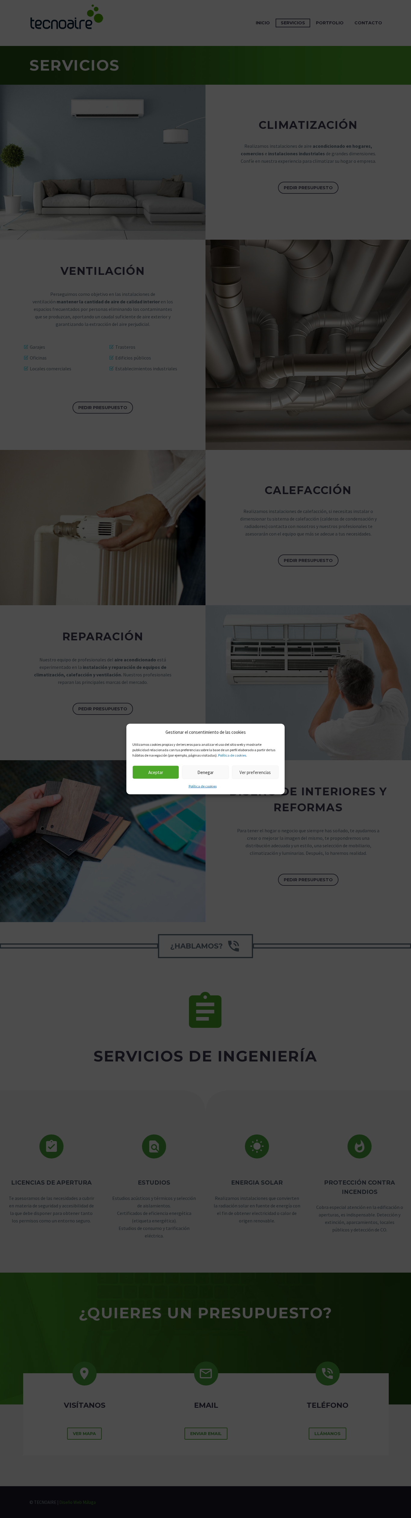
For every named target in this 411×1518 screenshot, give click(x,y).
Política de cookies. (232, 755)
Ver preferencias (255, 772)
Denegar (205, 772)
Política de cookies (203, 786)
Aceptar (155, 772)
